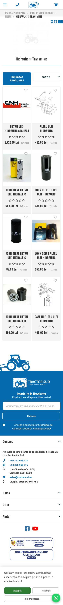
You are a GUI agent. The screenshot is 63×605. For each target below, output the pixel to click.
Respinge (46, 590)
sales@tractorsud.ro (20, 477)
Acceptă (17, 590)
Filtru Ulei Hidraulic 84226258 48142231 (46, 128)
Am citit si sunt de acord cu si (32, 426)
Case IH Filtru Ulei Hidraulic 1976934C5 (46, 319)
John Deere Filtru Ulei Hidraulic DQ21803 (17, 319)
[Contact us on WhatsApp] (56, 598)
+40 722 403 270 (19, 460)
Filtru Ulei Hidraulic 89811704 (17, 128)
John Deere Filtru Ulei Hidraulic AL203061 (17, 192)
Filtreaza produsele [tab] (17, 78)
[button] (26, 90)
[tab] (31, 441)
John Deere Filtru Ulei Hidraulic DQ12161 (46, 255)
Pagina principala (15, 13)
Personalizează (31, 598)
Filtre (8, 16)
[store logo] (25, 5)
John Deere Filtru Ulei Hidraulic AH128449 (46, 192)
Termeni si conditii (41, 428)
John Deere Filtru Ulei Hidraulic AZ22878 (17, 255)
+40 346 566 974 (19, 465)
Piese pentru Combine (42, 13)
